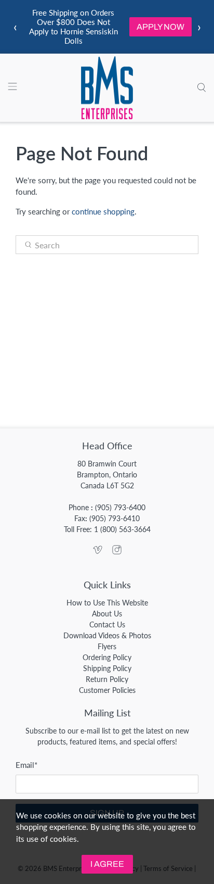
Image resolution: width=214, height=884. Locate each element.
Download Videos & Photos (107, 635)
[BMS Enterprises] (107, 88)
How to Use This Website (107, 602)
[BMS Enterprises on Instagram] (117, 551)
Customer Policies (107, 690)
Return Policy (107, 679)
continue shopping (103, 211)
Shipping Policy (107, 668)
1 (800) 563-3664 (122, 529)
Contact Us (107, 624)
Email (26, 764)
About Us (107, 613)
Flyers (107, 646)
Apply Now (160, 26)
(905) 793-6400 (120, 507)
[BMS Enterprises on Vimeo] (97, 551)
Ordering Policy (107, 657)
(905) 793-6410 (114, 518)
